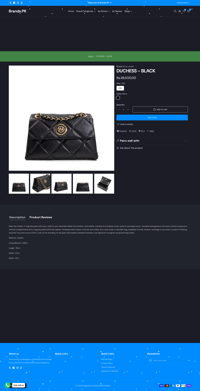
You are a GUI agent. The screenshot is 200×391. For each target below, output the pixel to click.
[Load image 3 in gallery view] (61, 184)
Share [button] (152, 131)
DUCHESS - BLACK (104, 56)
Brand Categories (84, 11)
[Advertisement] (100, 34)
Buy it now (152, 117)
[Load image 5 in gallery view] (104, 184)
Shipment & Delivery (110, 371)
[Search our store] (175, 11)
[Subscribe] (188, 360)
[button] (152, 140)
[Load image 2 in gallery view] (40, 184)
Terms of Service (108, 367)
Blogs (127, 11)
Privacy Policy (107, 363)
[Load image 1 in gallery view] (19, 184)
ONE (121, 89)
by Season (117, 11)
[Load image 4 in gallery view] (83, 184)
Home (71, 11)
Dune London (128, 66)
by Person (102, 11)
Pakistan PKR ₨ (183, 3)
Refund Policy (107, 359)
